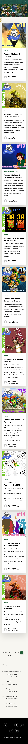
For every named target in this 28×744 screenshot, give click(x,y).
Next (9, 655)
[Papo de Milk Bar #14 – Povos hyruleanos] (14, 542)
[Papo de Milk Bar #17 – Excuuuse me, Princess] (14, 174)
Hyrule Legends (12, 76)
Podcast (6, 50)
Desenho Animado (9, 171)
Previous (5, 652)
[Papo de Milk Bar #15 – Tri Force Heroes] (14, 418)
